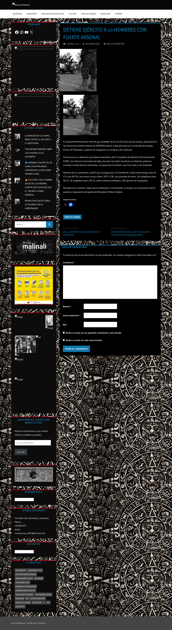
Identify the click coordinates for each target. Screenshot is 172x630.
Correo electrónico (71, 315)
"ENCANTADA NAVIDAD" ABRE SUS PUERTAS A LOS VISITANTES (38, 153)
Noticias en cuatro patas (52, 14)
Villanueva (37, 602)
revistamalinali (93, 43)
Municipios (32, 14)
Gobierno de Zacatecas (25, 590)
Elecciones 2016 (22, 582)
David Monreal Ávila (24, 578)
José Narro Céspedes (24, 594)
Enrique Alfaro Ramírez (26, 586)
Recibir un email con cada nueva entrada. (84, 340)
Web (64, 324)
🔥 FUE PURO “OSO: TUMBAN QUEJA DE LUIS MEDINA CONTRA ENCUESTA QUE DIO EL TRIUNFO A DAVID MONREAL (38, 187)
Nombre (67, 306)
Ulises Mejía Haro (37, 598)
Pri (27, 598)
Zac (48, 602)
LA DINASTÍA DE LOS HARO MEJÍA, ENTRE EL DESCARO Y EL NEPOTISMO (38, 139)
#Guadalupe (21, 570)
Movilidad (20, 598)
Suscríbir (21, 452)
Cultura (72, 14)
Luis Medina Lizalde (43, 594)
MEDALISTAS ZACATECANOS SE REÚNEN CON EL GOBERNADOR (37, 204)
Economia (39, 578)
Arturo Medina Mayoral (26, 574)
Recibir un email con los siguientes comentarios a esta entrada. (94, 333)
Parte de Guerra (88, 14)
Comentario (69, 262)
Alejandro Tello (35, 570)
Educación (105, 14)
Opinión (118, 14)
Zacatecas (17, 14)
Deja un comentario (115, 43)
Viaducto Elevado (23, 602)
